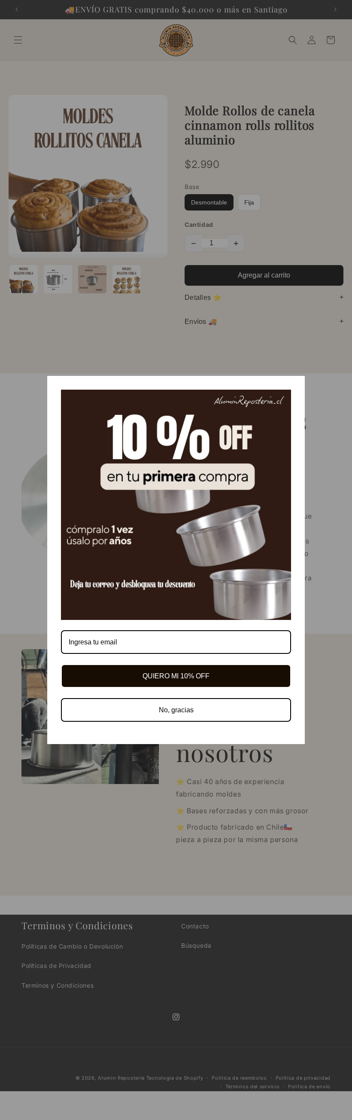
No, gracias (176, 710)
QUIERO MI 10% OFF (176, 676)
